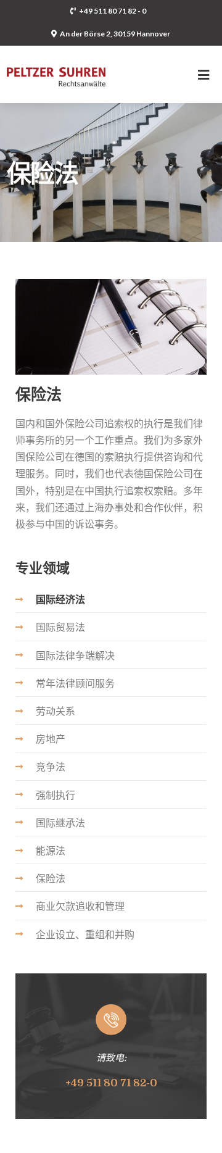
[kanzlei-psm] (56, 66)
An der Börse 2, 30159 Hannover (115, 33)
